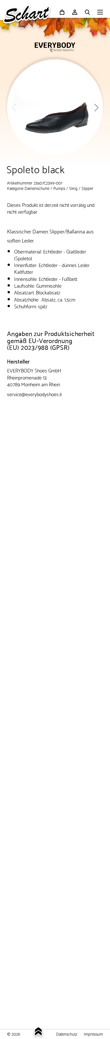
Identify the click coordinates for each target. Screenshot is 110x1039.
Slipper (87, 188)
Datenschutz (66, 1033)
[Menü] (100, 13)
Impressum (93, 1033)
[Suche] (87, 12)
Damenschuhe (37, 188)
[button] (96, 107)
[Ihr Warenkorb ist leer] (62, 12)
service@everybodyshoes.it (34, 393)
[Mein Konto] (75, 12)
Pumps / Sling (65, 188)
